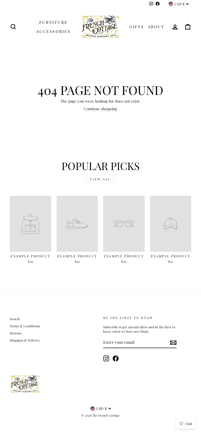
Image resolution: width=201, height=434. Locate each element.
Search (15, 319)
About (156, 26)
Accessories (53, 31)
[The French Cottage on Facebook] (116, 358)
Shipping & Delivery (25, 340)
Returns (16, 333)
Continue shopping (100, 108)
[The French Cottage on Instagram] (106, 358)
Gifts (136, 26)
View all (100, 179)
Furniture (53, 22)
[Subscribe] (173, 342)
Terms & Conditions (25, 326)
